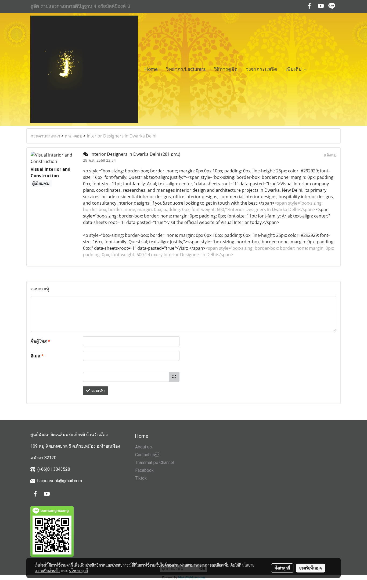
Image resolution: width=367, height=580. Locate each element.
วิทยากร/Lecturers (186, 69)
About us (143, 447)
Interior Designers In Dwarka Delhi (121, 136)
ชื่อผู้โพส (40, 341)
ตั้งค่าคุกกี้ (282, 568)
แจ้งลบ (330, 155)
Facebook (144, 470)
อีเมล (37, 356)
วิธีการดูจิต (226, 69)
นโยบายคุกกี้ (78, 570)
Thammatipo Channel (154, 462)
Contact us (147, 454)
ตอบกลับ (97, 391)
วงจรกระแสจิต (261, 69)
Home (151, 69)
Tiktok (141, 478)
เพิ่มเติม (294, 69)
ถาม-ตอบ (73, 136)
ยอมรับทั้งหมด (310, 568)
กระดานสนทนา (45, 136)
